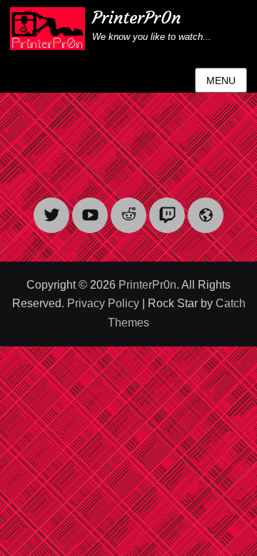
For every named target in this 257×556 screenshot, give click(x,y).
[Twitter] (51, 206)
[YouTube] (90, 206)
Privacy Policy (103, 303)
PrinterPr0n (136, 18)
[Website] (205, 206)
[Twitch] (167, 206)
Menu (221, 80)
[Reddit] (128, 206)
